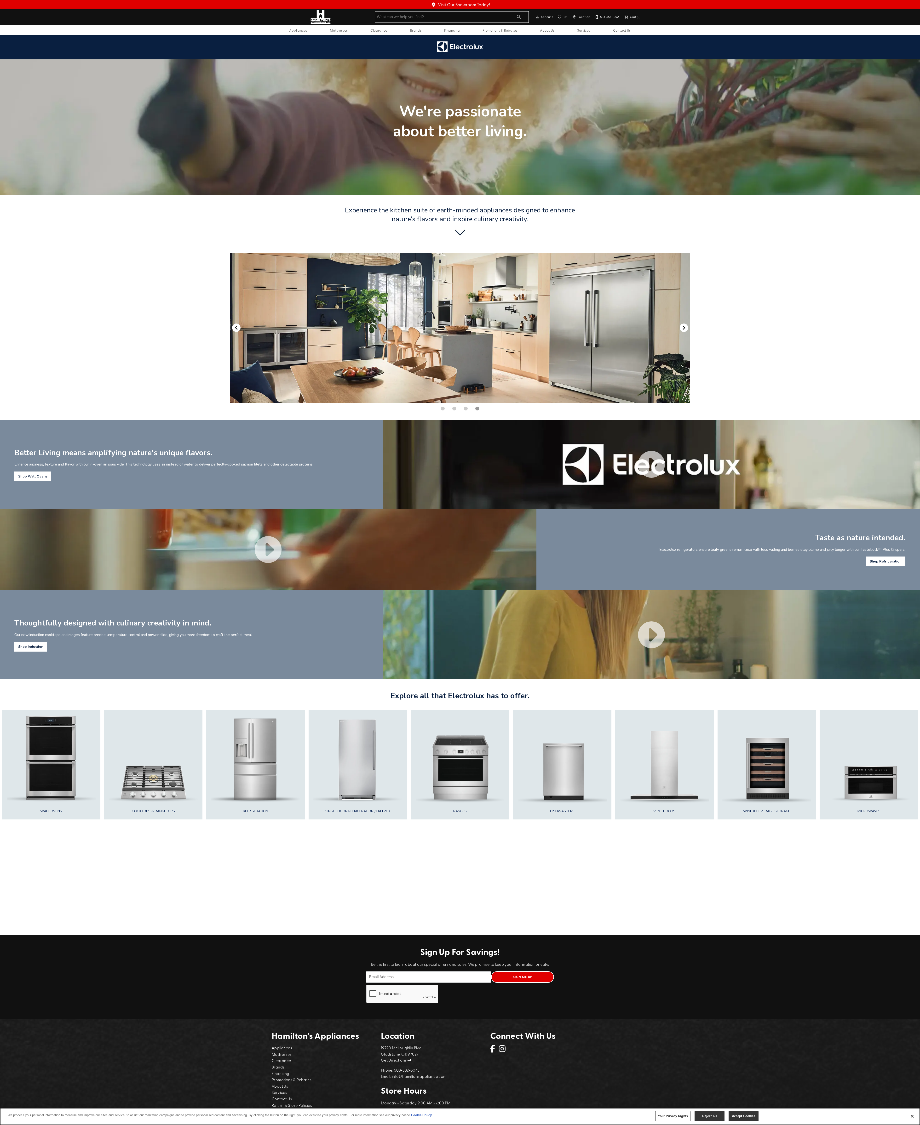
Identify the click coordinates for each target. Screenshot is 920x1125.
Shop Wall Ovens (32, 476)
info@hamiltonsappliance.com (419, 1076)
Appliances (298, 30)
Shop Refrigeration (886, 561)
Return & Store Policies (292, 1105)
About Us (547, 30)
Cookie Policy (421, 1115)
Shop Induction (30, 646)
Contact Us (622, 30)
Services (583, 30)
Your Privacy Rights (673, 1116)
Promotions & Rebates (500, 30)
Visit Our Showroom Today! (463, 4)
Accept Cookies (743, 1116)
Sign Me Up (522, 977)
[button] (537, 17)
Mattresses (339, 30)
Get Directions (394, 1059)
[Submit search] (519, 17)
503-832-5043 (407, 1070)
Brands (415, 30)
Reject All (709, 1116)
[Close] (912, 1116)
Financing (452, 30)
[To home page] (320, 17)
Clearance (378, 30)
